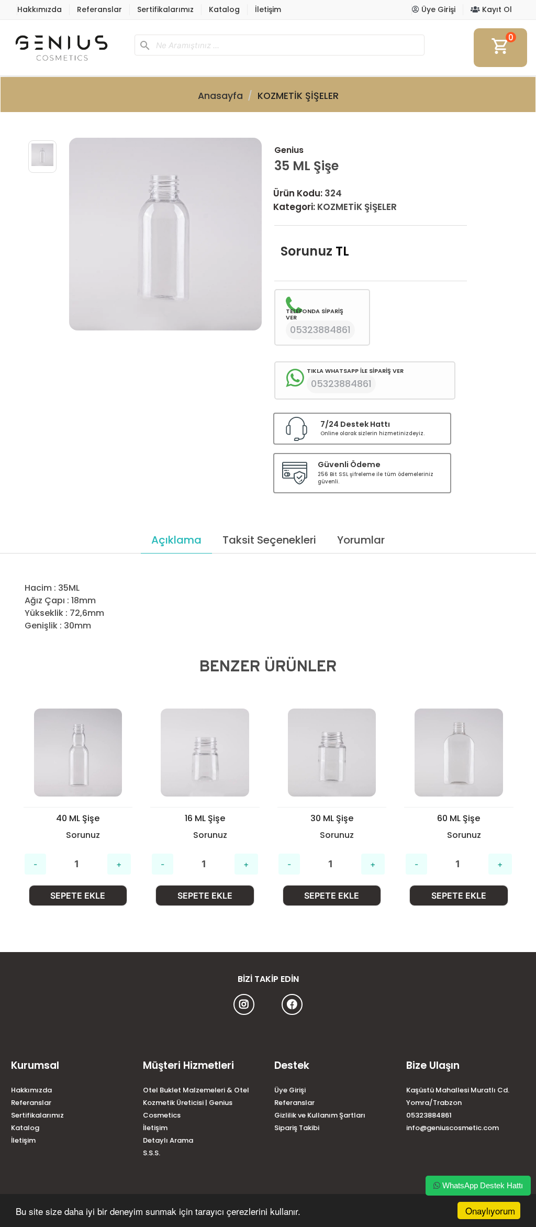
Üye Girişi (437, 9)
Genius (289, 150)
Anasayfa (220, 96)
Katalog (224, 9)
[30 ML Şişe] (205, 753)
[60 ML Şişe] (331, 753)
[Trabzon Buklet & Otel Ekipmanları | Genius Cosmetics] (68, 48)
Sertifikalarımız (165, 9)
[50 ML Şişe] (458, 753)
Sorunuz (306, 251)
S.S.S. (151, 1153)
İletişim (268, 9)
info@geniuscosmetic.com (452, 1128)
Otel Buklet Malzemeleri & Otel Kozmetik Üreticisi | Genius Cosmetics (196, 1102)
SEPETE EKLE (77, 895)
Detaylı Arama (168, 1140)
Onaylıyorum (490, 1210)
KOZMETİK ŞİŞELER (298, 96)
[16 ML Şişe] (77, 753)
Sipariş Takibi (296, 1128)
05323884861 (429, 1115)
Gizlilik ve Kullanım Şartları (319, 1115)
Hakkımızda (39, 9)
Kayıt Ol (496, 9)
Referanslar (99, 9)
